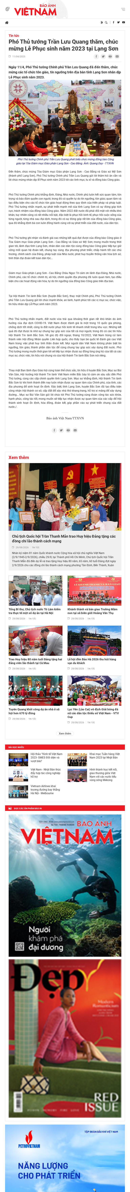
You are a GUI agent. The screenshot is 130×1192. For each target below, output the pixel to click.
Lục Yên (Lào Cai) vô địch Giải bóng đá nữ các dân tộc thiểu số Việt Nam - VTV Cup (93, 713)
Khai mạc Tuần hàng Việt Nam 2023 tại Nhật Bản (105, 755)
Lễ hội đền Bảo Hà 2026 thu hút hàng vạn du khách (92, 661)
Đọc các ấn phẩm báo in (28, 808)
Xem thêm (19, 457)
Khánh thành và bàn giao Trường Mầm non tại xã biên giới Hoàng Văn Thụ (92, 611)
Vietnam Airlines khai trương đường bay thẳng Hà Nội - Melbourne (45, 790)
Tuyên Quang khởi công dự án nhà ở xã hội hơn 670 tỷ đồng (34, 711)
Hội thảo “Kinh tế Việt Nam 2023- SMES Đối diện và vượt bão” (46, 757)
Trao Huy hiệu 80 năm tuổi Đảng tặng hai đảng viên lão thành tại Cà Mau (35, 661)
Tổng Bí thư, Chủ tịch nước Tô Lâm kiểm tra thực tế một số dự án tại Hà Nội (35, 611)
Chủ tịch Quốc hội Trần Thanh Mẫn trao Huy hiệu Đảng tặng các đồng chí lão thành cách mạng (64, 538)
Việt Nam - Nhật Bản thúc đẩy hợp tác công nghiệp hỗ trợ (46, 773)
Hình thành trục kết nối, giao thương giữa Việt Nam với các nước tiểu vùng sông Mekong (103, 775)
